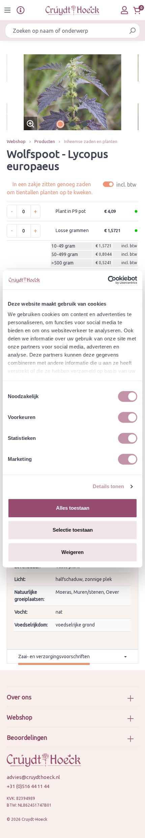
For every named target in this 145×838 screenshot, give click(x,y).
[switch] (127, 417)
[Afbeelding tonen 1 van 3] (60, 124)
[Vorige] (12, 92)
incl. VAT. (120, 184)
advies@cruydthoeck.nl (33, 777)
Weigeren (72, 552)
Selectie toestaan (73, 530)
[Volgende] (133, 92)
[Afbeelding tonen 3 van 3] (84, 124)
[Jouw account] (124, 10)
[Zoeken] (132, 30)
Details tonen (108, 486)
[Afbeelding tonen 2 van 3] (72, 124)
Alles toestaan (72, 508)
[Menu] (7, 10)
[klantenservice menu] (20, 10)
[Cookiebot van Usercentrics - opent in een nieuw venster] (107, 280)
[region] (72, 92)
